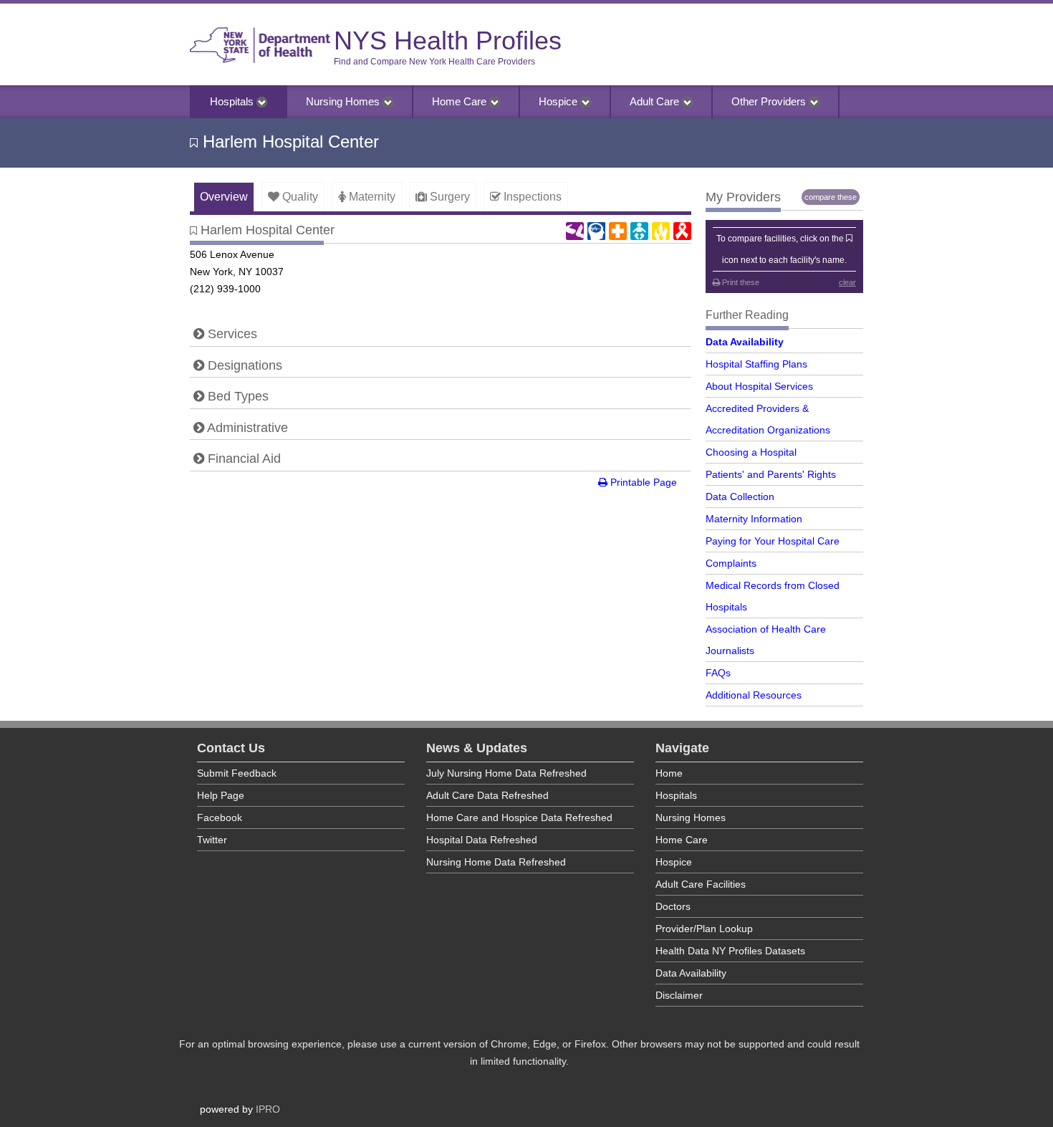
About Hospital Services (759, 386)
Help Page (220, 795)
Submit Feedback (237, 773)
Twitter (212, 839)
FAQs (718, 672)
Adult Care (656, 101)
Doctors (673, 906)
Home (669, 773)
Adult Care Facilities (700, 884)
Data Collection (740, 496)
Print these (739, 282)
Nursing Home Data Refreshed (496, 862)
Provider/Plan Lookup (704, 928)
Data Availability (745, 341)
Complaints (731, 563)
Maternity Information (754, 518)
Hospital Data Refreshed (481, 839)
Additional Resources (754, 695)
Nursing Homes (344, 101)
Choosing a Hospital (751, 452)
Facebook (219, 817)
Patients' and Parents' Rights (771, 474)
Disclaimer (679, 995)
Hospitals (233, 101)
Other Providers (770, 101)
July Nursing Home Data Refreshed (506, 773)
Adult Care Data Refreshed (487, 795)
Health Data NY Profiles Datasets (730, 950)
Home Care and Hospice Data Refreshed (519, 817)
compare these (830, 197)
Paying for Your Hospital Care (773, 541)
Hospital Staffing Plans (756, 364)
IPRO (268, 1109)
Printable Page (642, 482)
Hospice (559, 101)
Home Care (460, 101)
